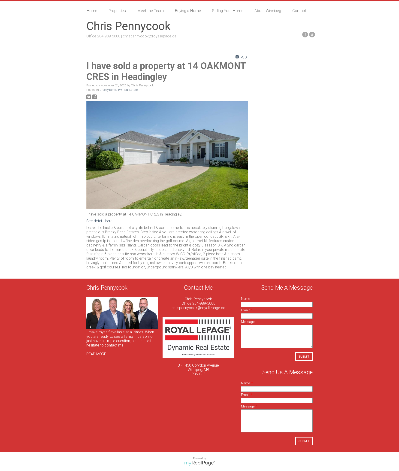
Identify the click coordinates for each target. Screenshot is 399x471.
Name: (246, 299)
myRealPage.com (199, 463)
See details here (99, 221)
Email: (246, 310)
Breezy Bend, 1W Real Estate (119, 89)
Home (91, 10)
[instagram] (311, 34)
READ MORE (96, 354)
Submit (304, 356)
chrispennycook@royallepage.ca (149, 36)
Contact (299, 10)
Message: (248, 322)
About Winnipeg (267, 10)
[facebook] (304, 34)
